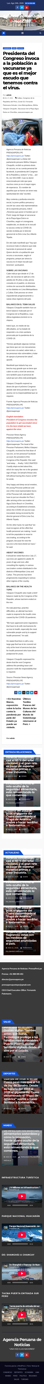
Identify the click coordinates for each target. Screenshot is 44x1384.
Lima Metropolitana (25, 105)
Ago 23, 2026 (13, 877)
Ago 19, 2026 (12, 1160)
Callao (19, 98)
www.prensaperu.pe (25, 112)
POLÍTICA (20, 48)
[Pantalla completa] (39, 1205)
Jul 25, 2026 (11, 1057)
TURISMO (24, 1379)
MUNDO (8, 1376)
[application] (22, 1196)
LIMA (37, 1372)
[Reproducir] (5, 1205)
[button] (40, 33)
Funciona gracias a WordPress (15, 1366)
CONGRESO (7, 48)
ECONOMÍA (29, 1372)
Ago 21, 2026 (13, 926)
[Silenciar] (35, 1205)
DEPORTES (18, 1372)
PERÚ (14, 48)
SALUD (16, 1379)
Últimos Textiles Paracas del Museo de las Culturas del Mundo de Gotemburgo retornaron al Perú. (30, 711)
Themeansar (22, 1369)
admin (8, 95)
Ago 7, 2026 (11, 1108)
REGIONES (33, 1376)
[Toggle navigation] (22, 33)
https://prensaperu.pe (15, 156)
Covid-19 (21, 102)
